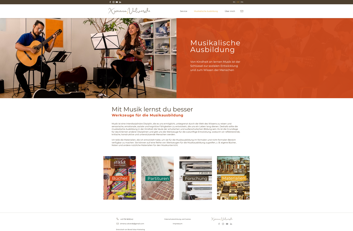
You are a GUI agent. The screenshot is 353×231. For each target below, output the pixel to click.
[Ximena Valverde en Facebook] (219, 224)
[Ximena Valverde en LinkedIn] (231, 224)
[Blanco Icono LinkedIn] (120, 2)
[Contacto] (242, 11)
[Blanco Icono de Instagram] (113, 2)
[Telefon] (117, 218)
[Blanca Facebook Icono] (110, 2)
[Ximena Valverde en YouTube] (227, 224)
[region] (120, 177)
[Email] (117, 223)
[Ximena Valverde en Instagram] (223, 224)
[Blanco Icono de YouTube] (117, 2)
